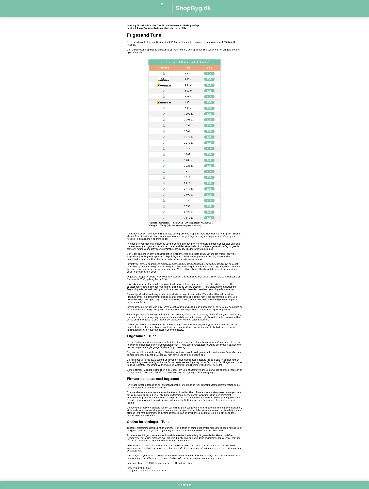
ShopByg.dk (193, 8)
